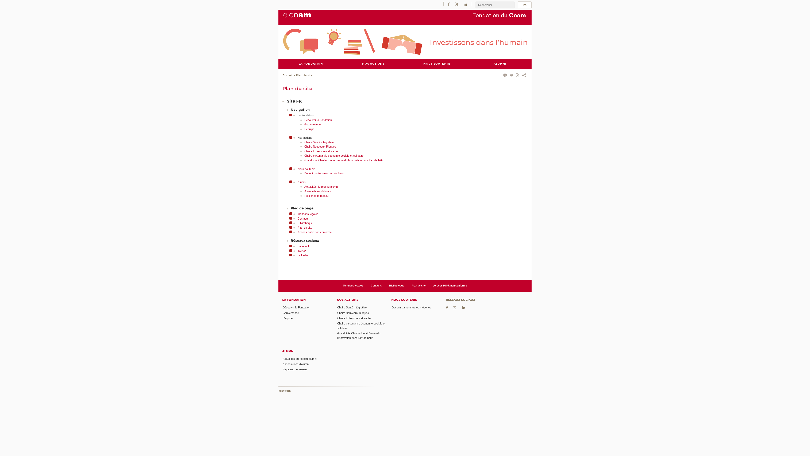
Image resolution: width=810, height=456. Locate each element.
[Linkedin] (465, 3)
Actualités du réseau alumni (321, 186)
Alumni (302, 182)
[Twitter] (457, 3)
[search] (495, 4)
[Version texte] (511, 76)
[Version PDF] (518, 76)
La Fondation (294, 300)
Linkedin (303, 255)
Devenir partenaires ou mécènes (324, 173)
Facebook (304, 246)
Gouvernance (312, 124)
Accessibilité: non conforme (315, 232)
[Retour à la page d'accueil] (303, 17)
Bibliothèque (305, 223)
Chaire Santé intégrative (319, 142)
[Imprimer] (505, 76)
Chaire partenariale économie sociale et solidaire (333, 155)
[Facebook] (449, 3)
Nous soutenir (306, 169)
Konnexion (284, 391)
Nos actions (347, 300)
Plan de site (304, 75)
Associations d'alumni (317, 191)
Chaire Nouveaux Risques (320, 146)
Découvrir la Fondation (318, 120)
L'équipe (309, 129)
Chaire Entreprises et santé (321, 151)
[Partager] (524, 76)
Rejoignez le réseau (316, 195)
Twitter (302, 250)
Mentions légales (308, 214)
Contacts (303, 218)
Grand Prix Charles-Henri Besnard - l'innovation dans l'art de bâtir (343, 160)
